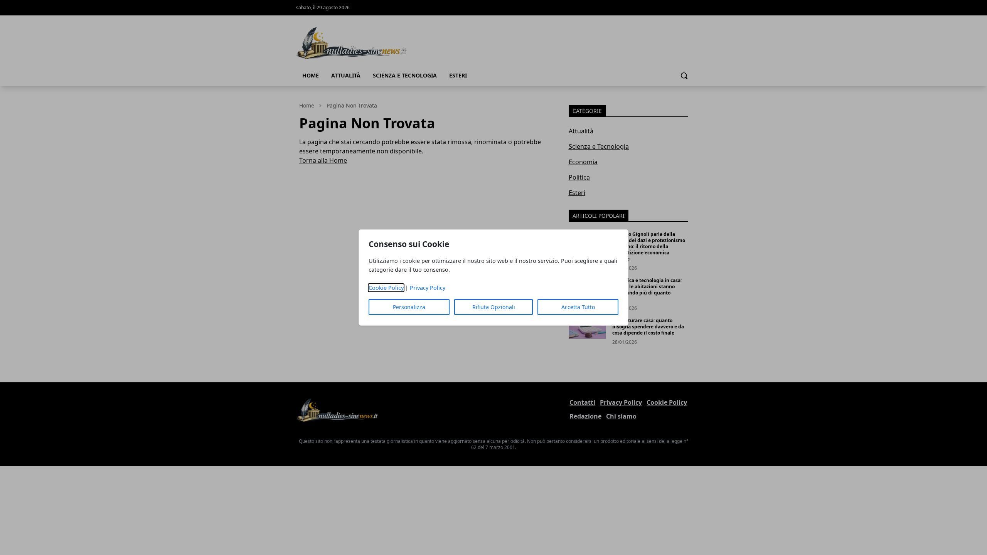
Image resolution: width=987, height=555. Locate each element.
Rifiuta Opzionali (493, 307)
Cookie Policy (386, 287)
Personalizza (409, 307)
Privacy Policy (427, 287)
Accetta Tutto (578, 307)
